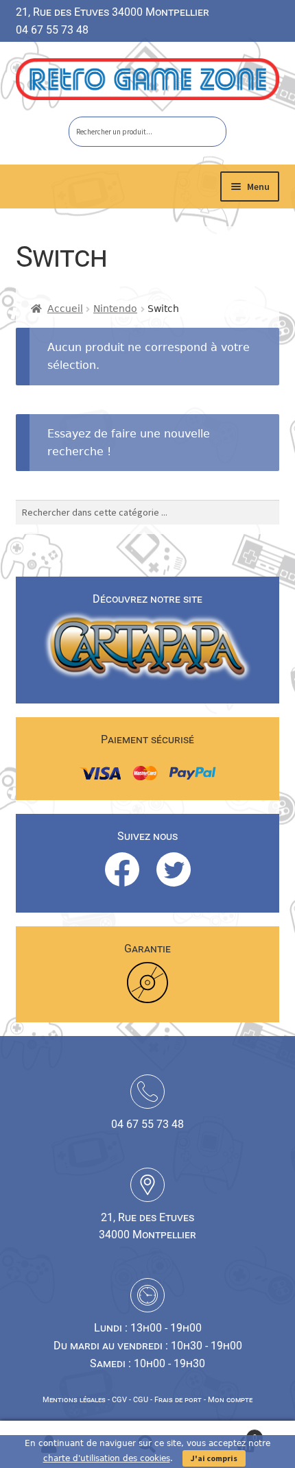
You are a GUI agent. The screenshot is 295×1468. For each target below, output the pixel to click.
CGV (119, 1399)
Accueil (65, 308)
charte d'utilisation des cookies (106, 1458)
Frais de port (178, 1399)
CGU (140, 1399)
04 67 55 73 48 (52, 29)
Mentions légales (74, 1399)
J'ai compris (214, 1458)
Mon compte (230, 1399)
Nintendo (115, 308)
